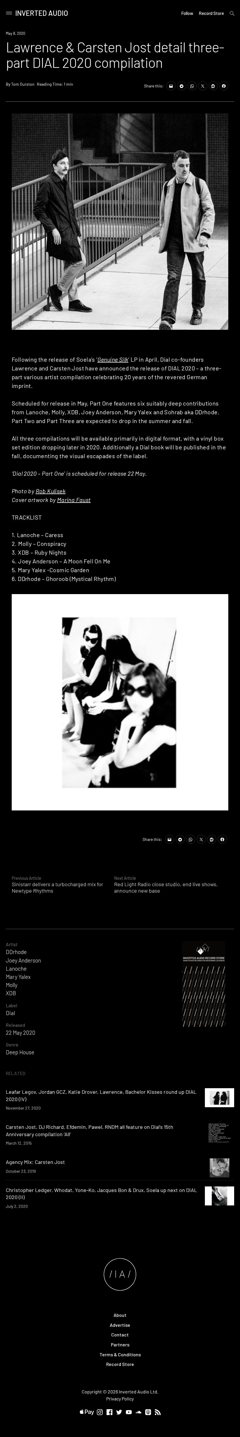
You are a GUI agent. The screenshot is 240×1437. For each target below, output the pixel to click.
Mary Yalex (18, 976)
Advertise (120, 1325)
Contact (120, 1334)
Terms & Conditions (120, 1354)
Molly (11, 984)
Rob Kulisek (51, 490)
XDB (11, 993)
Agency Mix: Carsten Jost (35, 1162)
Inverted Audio (41, 13)
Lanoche (16, 968)
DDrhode (16, 951)
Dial (10, 1013)
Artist (12, 944)
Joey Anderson (23, 960)
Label (11, 1005)
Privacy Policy (120, 1398)
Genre (12, 1044)
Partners (120, 1344)
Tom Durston (23, 84)
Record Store (211, 13)
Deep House (20, 1052)
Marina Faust (74, 499)
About (120, 1315)
